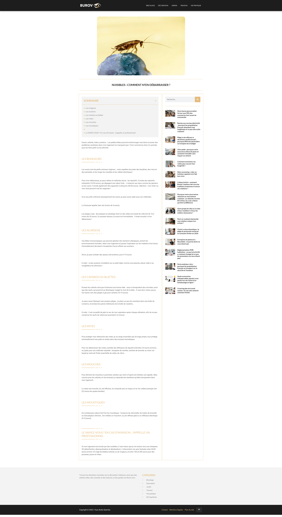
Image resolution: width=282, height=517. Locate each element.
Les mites (89, 118)
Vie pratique (196, 5)
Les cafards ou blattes (94, 115)
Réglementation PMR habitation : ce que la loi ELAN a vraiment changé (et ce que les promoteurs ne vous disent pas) (188, 254)
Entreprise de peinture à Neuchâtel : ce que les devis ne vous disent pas (188, 242)
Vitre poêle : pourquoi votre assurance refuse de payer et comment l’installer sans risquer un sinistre (188, 153)
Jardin (174, 5)
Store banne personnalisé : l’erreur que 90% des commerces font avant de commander (187, 114)
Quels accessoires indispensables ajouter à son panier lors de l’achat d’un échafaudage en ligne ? (188, 279)
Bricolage (150, 5)
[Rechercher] (197, 99)
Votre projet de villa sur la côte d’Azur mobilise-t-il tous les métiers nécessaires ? (188, 211)
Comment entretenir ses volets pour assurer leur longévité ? (186, 164)
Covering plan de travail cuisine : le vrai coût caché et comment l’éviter (188, 290)
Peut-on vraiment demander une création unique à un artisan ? (188, 221)
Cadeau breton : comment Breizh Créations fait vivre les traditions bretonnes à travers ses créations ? (188, 185)
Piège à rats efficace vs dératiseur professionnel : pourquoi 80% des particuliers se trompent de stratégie (188, 140)
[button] (155, 101)
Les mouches (91, 122)
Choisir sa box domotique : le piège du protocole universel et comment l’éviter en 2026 (188, 231)
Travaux (183, 5)
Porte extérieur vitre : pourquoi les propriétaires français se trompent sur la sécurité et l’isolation (187, 267)
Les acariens (91, 111)
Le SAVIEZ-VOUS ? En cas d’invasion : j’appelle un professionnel (111, 133)
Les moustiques (92, 125)
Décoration (163, 5)
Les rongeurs (91, 108)
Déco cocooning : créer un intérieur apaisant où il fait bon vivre (187, 174)
